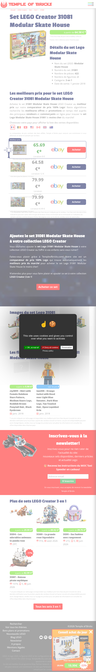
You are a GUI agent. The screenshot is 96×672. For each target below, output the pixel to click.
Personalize (67, 347)
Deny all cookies (51, 347)
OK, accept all (33, 347)
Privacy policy (48, 351)
